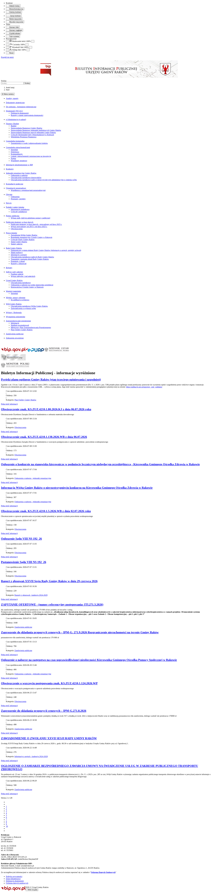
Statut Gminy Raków (19, 242)
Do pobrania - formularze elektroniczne (21, 107)
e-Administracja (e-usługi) (16, 119)
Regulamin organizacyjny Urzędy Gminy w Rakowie (31, 237)
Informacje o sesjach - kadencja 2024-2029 (31, 756)
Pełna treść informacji (9, 404)
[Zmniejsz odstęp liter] (7, 50)
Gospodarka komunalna (15, 141)
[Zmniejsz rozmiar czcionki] (7, 44)
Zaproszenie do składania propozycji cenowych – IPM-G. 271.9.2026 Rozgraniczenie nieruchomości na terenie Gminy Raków (80, 632)
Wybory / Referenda (14, 313)
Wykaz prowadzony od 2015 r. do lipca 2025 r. (29, 227)
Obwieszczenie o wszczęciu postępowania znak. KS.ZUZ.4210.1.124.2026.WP (49, 683)
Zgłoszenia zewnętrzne (15, 338)
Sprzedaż (14, 150)
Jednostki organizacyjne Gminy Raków (21, 173)
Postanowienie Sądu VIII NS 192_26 (23, 562)
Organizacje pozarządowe (16, 188)
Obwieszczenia (17, 229)
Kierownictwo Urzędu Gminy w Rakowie (27, 287)
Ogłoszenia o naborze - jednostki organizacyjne (32, 478)
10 (7, 826)
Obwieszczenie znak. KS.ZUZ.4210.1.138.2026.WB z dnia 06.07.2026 (44, 436)
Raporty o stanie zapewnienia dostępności (27, 115)
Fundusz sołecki (17, 274)
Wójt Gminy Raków (14, 304)
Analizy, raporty (12, 98)
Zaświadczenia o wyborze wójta (23, 308)
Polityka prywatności (14, 876)
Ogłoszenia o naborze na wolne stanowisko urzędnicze (32, 285)
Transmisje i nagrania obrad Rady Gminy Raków (30, 259)
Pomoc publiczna (12, 216)
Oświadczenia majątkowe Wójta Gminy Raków (29, 306)
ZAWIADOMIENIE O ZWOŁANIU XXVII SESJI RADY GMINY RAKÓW (49, 738)
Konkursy (10, 169)
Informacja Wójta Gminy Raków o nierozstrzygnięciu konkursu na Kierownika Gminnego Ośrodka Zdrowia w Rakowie (77, 487)
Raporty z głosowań (18, 264)
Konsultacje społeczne (14, 184)
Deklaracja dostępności (20, 113)
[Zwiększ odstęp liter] (28, 50)
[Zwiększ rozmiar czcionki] (27, 44)
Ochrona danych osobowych (17, 883)
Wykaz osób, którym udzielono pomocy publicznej (30, 218)
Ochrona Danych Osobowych (103, 872)
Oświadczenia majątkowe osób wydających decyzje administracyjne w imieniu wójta (44, 180)
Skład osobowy (17, 252)
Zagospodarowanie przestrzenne (18, 321)
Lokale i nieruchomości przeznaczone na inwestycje (31, 156)
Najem (13, 158)
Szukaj (3, 81)
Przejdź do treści (7, 57)
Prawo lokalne (11, 233)
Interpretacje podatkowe (20, 209)
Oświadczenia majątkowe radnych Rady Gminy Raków (32, 257)
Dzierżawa (15, 152)
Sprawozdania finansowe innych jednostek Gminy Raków (33, 132)
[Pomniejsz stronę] (7, 41)
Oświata (9, 194)
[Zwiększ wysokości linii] (30, 47)
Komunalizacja (16, 154)
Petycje (9, 203)
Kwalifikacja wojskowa (20, 300)
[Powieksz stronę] (32, 41)
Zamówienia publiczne (15, 334)
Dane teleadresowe (13, 879)
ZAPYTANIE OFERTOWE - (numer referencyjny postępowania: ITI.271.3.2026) (52, 604)
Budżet (13, 126)
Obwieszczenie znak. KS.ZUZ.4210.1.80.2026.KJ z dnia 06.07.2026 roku (46, 409)
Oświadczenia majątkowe (21, 283)
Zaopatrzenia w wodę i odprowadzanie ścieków (29, 143)
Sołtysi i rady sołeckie (14, 272)
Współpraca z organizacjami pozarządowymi (28, 190)
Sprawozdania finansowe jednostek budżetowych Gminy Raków (36, 130)
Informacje (15, 323)
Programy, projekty (18, 199)
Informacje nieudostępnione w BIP (19, 165)
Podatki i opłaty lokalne (15, 207)
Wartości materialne (13, 291)
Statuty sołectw (17, 244)
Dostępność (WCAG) (14, 111)
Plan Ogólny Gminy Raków (22, 330)
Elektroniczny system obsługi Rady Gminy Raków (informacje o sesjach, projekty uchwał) (46, 250)
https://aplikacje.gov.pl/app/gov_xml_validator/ (144, 387)
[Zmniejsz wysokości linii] (7, 47)
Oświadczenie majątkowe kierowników (26, 178)
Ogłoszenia (15, 197)
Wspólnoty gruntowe (19, 161)
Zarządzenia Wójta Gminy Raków (24, 235)
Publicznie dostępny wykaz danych (19, 222)
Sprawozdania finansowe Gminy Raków (26, 128)
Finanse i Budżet (12, 124)
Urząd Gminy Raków (14, 280)
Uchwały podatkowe (19, 212)
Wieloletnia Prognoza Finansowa (23, 137)
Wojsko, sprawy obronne (15, 298)
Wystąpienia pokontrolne (15, 317)
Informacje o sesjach (19, 255)
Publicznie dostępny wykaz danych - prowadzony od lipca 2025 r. (36, 224)
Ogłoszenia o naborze (19, 175)
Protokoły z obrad (18, 261)
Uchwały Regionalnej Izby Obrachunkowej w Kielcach (32, 135)
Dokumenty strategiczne (15, 103)
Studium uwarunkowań (20, 325)
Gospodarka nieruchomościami (18, 147)
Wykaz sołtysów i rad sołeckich (23, 276)
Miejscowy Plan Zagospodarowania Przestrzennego (31, 327)
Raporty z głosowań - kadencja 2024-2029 (30, 595)
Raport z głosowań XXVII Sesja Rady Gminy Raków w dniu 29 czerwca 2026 (49, 581)
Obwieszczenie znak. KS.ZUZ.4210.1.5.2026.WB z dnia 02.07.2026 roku (46, 511)
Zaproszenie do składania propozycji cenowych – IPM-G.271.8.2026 (43, 710)
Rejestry (9, 268)
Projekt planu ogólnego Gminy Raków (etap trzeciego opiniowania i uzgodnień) (51, 379)
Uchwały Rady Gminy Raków (23, 239)
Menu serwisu (8, 94)
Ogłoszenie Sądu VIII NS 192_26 (21, 538)
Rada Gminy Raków (14, 248)
